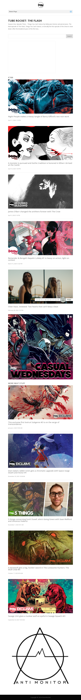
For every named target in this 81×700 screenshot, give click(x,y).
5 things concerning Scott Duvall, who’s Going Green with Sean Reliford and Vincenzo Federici (40, 520)
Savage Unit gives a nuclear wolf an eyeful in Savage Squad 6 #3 (36, 616)
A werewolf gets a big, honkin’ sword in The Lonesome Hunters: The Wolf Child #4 (38, 568)
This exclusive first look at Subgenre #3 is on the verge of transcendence (33, 423)
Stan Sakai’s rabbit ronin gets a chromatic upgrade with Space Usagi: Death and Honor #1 (39, 471)
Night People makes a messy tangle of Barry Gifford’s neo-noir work (38, 116)
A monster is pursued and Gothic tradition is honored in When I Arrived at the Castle (40, 164)
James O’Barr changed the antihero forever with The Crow (34, 211)
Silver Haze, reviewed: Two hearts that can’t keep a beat (33, 306)
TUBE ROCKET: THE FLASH (25, 20)
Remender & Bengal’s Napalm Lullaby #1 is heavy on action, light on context (38, 259)
